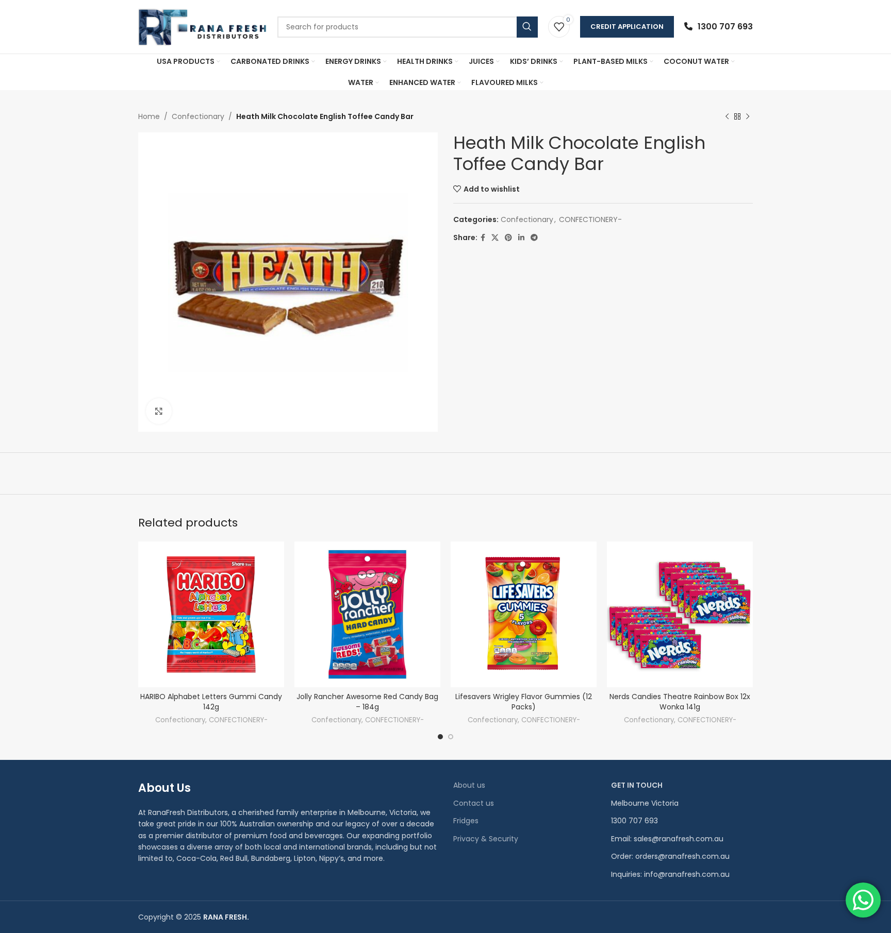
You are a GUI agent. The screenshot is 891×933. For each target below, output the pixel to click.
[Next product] (747, 116)
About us (469, 785)
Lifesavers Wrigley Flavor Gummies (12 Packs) (523, 701)
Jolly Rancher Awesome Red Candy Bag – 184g (367, 701)
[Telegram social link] (534, 238)
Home (149, 116)
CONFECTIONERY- (590, 219)
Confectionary (198, 116)
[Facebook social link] (482, 238)
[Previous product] (727, 116)
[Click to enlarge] (159, 411)
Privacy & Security (485, 839)
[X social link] (495, 238)
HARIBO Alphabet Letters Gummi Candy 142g (211, 701)
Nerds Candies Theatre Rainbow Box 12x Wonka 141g (679, 701)
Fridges (465, 821)
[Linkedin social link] (521, 238)
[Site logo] (202, 26)
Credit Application (627, 26)
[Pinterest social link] (508, 238)
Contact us (473, 803)
